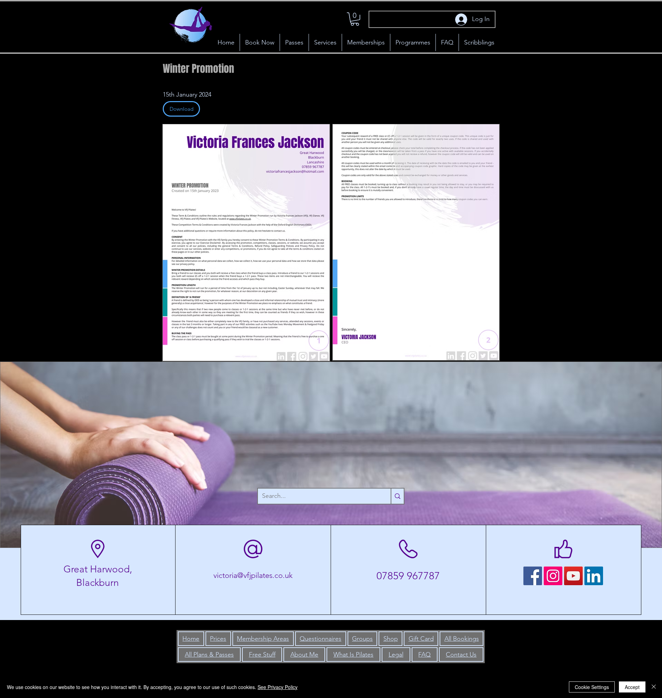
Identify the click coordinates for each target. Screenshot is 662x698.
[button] (355, 19)
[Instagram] (553, 576)
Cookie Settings (592, 687)
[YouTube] (573, 576)
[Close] (654, 686)
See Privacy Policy (278, 687)
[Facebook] (532, 576)
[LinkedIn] (593, 576)
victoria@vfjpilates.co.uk (253, 575)
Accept (632, 687)
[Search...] (397, 496)
